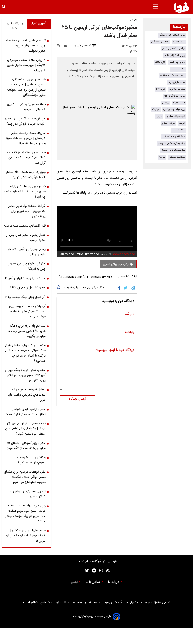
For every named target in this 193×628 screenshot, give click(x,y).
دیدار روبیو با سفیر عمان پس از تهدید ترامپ (26, 237)
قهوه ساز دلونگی (177, 157)
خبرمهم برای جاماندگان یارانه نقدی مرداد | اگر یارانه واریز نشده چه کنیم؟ (25, 191)
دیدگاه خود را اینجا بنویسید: (115, 350)
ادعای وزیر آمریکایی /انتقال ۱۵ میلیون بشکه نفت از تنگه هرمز (26, 446)
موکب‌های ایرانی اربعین (116, 264)
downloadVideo (124, 254)
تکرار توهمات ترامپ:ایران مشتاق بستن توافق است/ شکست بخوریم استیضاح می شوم (25, 477)
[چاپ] (60, 45)
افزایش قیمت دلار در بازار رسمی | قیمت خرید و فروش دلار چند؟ (25, 121)
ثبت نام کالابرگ (177, 89)
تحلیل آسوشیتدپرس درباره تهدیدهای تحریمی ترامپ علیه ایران (26, 395)
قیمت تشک (179, 42)
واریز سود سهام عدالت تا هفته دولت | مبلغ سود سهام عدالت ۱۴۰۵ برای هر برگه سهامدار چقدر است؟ (25, 513)
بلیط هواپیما (178, 130)
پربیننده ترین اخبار (14, 26)
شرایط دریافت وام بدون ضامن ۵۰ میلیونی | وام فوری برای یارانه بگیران (26, 211)
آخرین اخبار (38, 23)
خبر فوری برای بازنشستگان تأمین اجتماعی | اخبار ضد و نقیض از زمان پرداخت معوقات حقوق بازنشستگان (26, 87)
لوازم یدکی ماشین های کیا (171, 143)
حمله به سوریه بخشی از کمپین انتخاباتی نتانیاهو (26, 107)
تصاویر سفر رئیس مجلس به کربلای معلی (28, 494)
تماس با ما (93, 582)
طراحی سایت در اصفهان (173, 150)
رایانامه (129, 332)
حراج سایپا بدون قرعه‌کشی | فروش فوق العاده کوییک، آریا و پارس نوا (26, 535)
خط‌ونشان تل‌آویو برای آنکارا (28, 287)
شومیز (162, 157)
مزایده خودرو (168, 123)
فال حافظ (160, 62)
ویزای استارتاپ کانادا (174, 55)
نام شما (129, 314)
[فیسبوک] (120, 288)
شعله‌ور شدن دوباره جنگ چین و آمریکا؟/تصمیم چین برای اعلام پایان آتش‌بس (25, 375)
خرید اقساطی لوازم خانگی (172, 35)
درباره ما (114, 582)
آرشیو (74, 582)
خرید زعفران (179, 103)
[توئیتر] (86, 570)
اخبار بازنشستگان (160, 42)
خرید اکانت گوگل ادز (174, 96)
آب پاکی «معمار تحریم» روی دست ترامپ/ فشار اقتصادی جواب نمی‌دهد (27, 311)
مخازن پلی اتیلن (177, 62)
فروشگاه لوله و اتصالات (173, 136)
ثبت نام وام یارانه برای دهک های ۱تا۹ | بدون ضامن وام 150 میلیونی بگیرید (27, 331)
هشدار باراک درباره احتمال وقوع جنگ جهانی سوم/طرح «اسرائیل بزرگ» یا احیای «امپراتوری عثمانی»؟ (25, 353)
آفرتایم (182, 123)
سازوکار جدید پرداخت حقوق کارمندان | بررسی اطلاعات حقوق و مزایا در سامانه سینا (25, 138)
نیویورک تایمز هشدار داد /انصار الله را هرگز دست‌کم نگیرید (26, 175)
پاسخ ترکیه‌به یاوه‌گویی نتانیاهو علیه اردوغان (26, 252)
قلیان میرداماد (178, 69)
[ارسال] (66, 45)
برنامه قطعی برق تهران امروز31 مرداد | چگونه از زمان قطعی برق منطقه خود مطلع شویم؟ (25, 429)
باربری (159, 116)
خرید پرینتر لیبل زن (175, 116)
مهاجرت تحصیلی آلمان (173, 48)
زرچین (165, 103)
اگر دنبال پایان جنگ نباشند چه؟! (25, 297)
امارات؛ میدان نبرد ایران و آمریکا (25, 278)
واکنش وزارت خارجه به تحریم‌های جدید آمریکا (31, 460)
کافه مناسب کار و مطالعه (172, 75)
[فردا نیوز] (181, 8)
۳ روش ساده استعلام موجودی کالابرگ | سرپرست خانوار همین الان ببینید (26, 65)
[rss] (106, 570)
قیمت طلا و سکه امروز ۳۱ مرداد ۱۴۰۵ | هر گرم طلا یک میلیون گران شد (26, 158)
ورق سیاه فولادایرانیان (174, 109)
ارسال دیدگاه (77, 399)
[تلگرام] (133, 288)
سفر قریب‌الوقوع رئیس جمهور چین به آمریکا (27, 266)
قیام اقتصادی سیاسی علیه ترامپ (25, 225)
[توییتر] (125, 288)
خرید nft (160, 89)
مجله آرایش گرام (176, 82)
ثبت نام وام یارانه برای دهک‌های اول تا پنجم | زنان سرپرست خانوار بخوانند (25, 45)
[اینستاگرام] (100, 570)
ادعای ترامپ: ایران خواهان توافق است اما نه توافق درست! (26, 412)
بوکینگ (156, 109)
